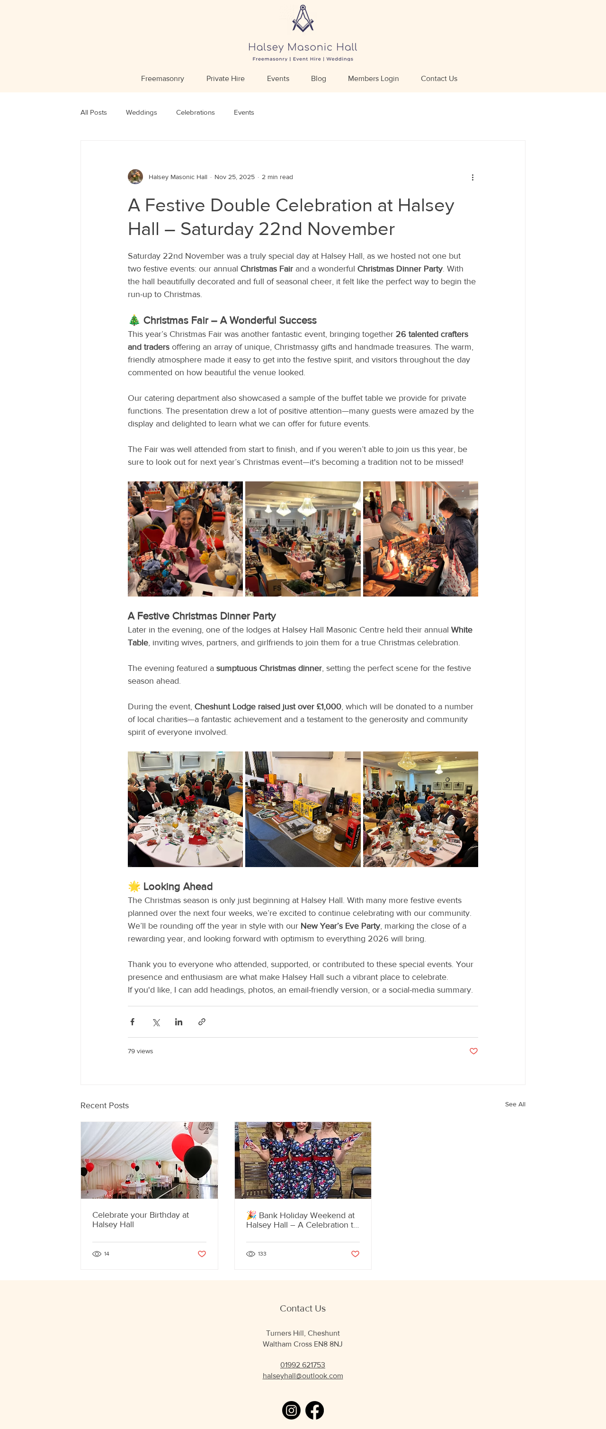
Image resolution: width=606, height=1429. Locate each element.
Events (244, 112)
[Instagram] (291, 1410)
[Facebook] (314, 1410)
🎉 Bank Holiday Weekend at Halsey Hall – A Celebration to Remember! (302, 1220)
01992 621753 (302, 1365)
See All (515, 1104)
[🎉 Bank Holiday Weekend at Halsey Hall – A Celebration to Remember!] (303, 1160)
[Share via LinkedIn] (178, 1021)
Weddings (141, 112)
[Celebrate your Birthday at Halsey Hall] (149, 1160)
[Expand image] (185, 539)
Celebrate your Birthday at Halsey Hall (140, 1219)
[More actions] (472, 176)
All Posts (93, 112)
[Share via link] (201, 1021)
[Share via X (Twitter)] (155, 1021)
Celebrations (195, 112)
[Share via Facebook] (132, 1021)
